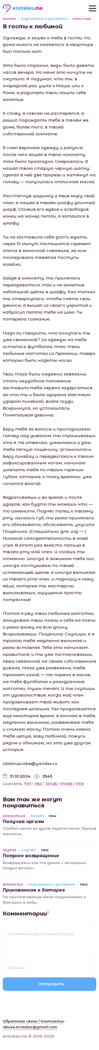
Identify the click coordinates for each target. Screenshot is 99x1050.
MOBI (66, 784)
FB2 (38, 784)
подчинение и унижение (44, 18)
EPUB (51, 784)
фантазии (13, 884)
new (52, 816)
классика (82, 18)
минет (9, 18)
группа (9, 850)
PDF (80, 784)
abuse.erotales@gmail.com (30, 1027)
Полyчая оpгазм (23, 821)
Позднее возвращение (31, 855)
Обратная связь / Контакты (33, 1021)
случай (28, 850)
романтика (14, 816)
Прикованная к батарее (34, 890)
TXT (27, 784)
